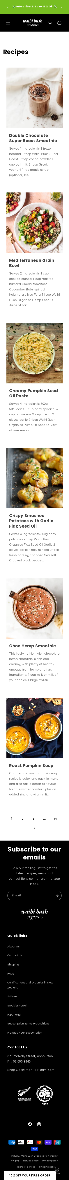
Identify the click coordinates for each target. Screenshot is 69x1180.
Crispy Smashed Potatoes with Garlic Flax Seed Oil (31, 521)
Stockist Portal (17, 1005)
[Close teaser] (57, 1169)
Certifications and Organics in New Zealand (30, 985)
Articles (12, 996)
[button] (8, 22)
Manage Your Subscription (24, 1032)
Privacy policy (50, 1161)
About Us (13, 946)
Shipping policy (47, 1167)
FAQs (11, 973)
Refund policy (31, 1161)
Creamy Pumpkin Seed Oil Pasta (33, 393)
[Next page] (34, 827)
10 (55, 818)
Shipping (13, 964)
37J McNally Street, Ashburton (30, 1056)
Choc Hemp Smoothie (32, 646)
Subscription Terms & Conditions (28, 1023)
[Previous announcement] (7, 7)
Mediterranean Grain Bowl (31, 263)
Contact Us (14, 955)
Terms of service (26, 1167)
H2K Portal (14, 1014)
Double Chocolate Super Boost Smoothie (33, 138)
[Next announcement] (62, 7)
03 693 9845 (22, 1061)
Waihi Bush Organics (32, 1156)
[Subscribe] (57, 895)
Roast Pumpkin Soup (31, 766)
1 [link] (12, 818)
